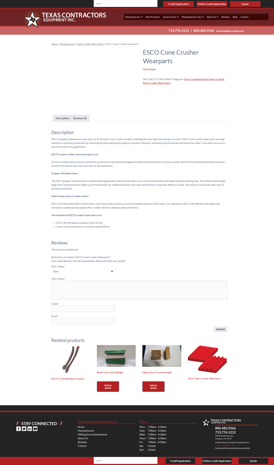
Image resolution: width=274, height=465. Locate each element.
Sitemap (231, 445)
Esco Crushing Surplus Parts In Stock (204, 79)
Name (55, 303)
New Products (153, 17)
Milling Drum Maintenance (92, 434)
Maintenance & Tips (191, 17)
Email (55, 315)
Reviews (226, 17)
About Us (211, 17)
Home (54, 44)
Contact (244, 17)
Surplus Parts (169, 17)
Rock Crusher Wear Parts (90, 44)
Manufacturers (132, 17)
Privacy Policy (221, 445)
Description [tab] (62, 118)
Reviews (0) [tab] (80, 118)
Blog (235, 17)
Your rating (58, 266)
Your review (58, 278)
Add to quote (108, 386)
